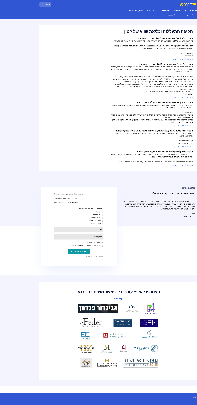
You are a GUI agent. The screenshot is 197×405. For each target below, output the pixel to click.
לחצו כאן (170, 15)
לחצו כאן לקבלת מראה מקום (183, 59)
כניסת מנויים (45, 4)
